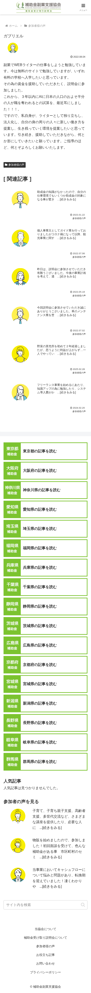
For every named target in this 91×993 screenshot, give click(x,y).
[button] (83, 904)
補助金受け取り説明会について (45, 937)
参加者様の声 (16, 164)
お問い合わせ (45, 963)
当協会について (45, 929)
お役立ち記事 (45, 955)
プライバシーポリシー (45, 972)
